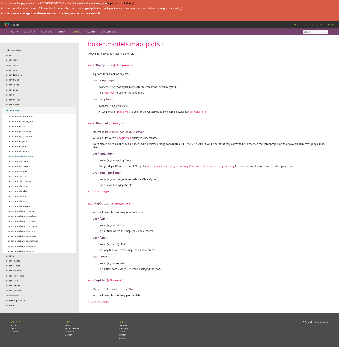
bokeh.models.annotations (21, 116)
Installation (28, 31)
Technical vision (72, 328)
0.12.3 (13, 31)
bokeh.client (12, 65)
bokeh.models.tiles (17, 196)
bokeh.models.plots (17, 171)
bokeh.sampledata (15, 275)
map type (109, 92)
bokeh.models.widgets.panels (22, 246)
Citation (68, 334)
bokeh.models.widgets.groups (22, 226)
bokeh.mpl (11, 255)
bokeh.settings (13, 285)
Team (13, 328)
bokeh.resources (14, 270)
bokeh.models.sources (18, 186)
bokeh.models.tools (17, 201)
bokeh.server (12, 280)
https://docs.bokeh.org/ (120, 3)
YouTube (123, 338)
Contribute (124, 325)
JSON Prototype (100, 191)
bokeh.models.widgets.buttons (22, 216)
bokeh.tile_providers (15, 300)
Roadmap (69, 331)
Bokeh (15, 25)
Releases (91, 31)
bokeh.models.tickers (18, 191)
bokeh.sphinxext (14, 290)
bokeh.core (11, 70)
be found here (198, 111)
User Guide (46, 31)
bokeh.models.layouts (18, 151)
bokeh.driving (12, 79)
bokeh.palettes (13, 260)
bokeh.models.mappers (19, 161)
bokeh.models (13, 110)
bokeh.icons (12, 89)
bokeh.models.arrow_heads (21, 121)
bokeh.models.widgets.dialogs (22, 221)
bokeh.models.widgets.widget (22, 211)
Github (330, 24)
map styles (123, 111)
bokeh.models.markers (19, 166)
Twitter (122, 334)
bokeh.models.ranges (18, 176)
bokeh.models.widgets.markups (23, 240)
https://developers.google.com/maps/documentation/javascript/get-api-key (190, 166)
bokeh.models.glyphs (18, 141)
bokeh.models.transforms (20, 206)
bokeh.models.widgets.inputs (22, 236)
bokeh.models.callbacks (19, 131)
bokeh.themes (12, 295)
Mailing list (124, 328)
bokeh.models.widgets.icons (21, 231)
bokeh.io (10, 94)
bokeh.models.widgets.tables (21, 251)
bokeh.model (12, 104)
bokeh (9, 55)
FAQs (67, 325)
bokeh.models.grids (17, 146)
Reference (76, 31)
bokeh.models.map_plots (20, 156)
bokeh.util (11, 305)
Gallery (309, 24)
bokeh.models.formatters (20, 136)
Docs (319, 24)
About (297, 24)
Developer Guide (109, 31)
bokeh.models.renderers (19, 181)
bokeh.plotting (13, 265)
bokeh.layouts (13, 99)
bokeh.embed (12, 84)
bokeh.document (14, 74)
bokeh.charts (12, 59)
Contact (14, 331)
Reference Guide (13, 50)
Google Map (124, 138)
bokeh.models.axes (17, 126)
